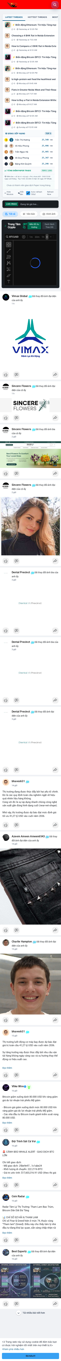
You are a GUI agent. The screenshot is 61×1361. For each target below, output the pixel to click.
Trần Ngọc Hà (21, 152)
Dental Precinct (21, 572)
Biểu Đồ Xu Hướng (34, 225)
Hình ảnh (50, 214)
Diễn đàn (22, 193)
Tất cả (11, 214)
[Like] (30, 375)
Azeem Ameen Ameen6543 (28, 836)
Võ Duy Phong (22, 158)
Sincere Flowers (21, 386)
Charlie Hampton (22, 941)
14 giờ (14, 785)
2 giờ (14, 437)
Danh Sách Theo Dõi (49, 225)
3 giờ (14, 580)
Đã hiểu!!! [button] (30, 1356)
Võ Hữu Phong (22, 146)
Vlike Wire (18, 1086)
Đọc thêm (7, 1068)
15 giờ (14, 949)
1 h (13, 304)
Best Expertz (19, 1251)
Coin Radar (18, 1196)
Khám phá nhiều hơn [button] (13, 1349)
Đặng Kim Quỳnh (23, 164)
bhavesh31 (18, 781)
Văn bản (30, 214)
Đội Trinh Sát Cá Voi (24, 1141)
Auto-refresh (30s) (36, 193)
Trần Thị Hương (22, 140)
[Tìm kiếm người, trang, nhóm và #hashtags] (55, 4)
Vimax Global (19, 296)
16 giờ (14, 1091)
